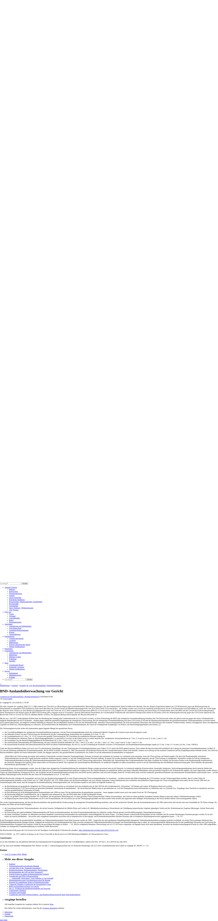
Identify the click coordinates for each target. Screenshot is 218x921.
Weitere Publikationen (17, 647)
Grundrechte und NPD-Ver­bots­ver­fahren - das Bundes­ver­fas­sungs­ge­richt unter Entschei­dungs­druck (44, 895)
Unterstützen (9, 651)
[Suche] (109, 290)
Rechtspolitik (14, 604)
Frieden (12, 596)
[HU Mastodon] (109, 436)
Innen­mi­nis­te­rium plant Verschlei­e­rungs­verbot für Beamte (29, 880)
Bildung (12, 589)
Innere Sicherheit (15, 598)
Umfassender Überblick (17, 891)
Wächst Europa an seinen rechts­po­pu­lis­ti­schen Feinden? (29, 874)
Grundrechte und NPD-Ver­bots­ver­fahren (23, 876)
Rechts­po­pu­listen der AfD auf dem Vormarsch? (26, 872)
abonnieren (49, 908)
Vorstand (12, 616)
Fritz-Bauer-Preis (15, 628)
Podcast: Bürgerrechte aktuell (19, 645)
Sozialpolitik (13, 606)
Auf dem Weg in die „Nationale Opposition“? (25, 868)
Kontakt (12, 677)
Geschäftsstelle (14, 618)
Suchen (24, 583)
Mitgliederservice (15, 675)
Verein (11, 614)
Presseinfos (9, 649)
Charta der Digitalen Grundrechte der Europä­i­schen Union (30, 884)
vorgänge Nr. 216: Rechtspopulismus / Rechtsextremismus (40, 686)
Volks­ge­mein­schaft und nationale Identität (24, 866)
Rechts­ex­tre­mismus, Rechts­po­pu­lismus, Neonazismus (28, 870)
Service (7, 671)
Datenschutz (13, 592)
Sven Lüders (7, 699)
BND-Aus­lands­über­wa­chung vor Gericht (24, 886)
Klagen (11, 632)
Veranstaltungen (15, 634)
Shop (6, 663)
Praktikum (12, 659)
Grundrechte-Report (16, 638)
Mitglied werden (15, 657)
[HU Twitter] (109, 581)
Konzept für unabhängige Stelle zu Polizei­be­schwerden (29, 882)
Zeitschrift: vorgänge (16, 667)
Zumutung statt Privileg (17, 893)
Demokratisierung (15, 594)
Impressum (8, 912)
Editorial (12, 864)
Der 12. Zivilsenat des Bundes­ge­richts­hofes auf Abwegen (29, 888)
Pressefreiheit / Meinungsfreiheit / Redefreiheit (25, 602)
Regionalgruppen (15, 622)
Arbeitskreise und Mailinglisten (20, 626)
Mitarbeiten (13, 655)
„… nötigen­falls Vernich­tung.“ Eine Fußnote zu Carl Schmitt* (31, 878)
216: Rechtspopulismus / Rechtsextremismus (23, 697)
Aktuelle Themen (11, 587)
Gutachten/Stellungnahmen (18, 630)
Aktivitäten (8, 624)
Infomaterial (13, 673)
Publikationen (9, 636)
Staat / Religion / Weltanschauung (21, 608)
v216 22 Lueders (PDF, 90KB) (16, 854)
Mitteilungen (13, 643)
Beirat (11, 620)
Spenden (12, 661)
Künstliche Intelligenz (17, 600)
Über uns (8, 612)
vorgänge (12, 641)
